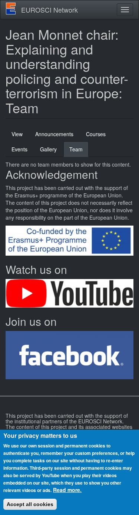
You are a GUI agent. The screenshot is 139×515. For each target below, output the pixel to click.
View (17, 134)
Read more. (67, 489)
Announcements (54, 134)
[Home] (10, 8)
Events (19, 149)
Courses (96, 134)
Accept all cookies (30, 504)
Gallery (48, 149)
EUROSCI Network (49, 9)
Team (79, 151)
